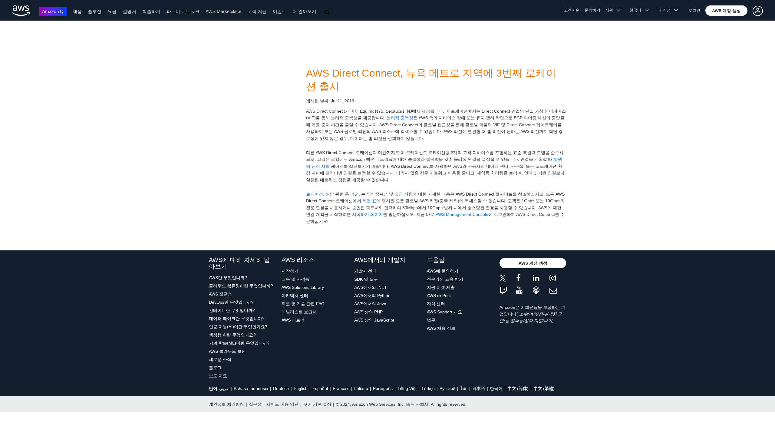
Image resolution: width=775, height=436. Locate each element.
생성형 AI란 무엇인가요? (232, 334)
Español (320, 388)
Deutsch (281, 388)
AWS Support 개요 (444, 311)
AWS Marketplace (223, 11)
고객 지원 (257, 11)
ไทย (463, 388)
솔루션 (94, 11)
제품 (77, 11)
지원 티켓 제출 (441, 287)
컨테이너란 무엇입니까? (232, 310)
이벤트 (279, 11)
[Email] (557, 291)
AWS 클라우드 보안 (227, 351)
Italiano (361, 388)
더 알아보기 (304, 11)
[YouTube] (524, 291)
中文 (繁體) (544, 388)
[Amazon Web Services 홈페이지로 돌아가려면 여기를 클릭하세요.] (21, 10)
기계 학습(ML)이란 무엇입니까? (239, 343)
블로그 (215, 367)
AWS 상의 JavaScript (374, 320)
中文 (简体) (518, 388)
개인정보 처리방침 (226, 404)
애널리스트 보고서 (299, 311)
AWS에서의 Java (370, 303)
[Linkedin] (541, 279)
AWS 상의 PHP (368, 311)
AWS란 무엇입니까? (228, 277)
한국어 (496, 388)
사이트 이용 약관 (282, 404)
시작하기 (290, 271)
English (301, 388)
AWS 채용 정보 (441, 328)
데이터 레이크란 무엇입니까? (237, 318)
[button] (726, 10)
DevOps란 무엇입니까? (231, 302)
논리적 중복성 (400, 117)
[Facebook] (524, 279)
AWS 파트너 (293, 320)
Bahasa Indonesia (251, 388)
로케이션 (314, 194)
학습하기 (151, 11)
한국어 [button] (637, 10)
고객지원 (572, 10)
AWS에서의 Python (372, 295)
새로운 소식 (220, 359)
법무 (431, 320)
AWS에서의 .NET (370, 287)
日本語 (478, 388)
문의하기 (592, 10)
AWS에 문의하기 (442, 271)
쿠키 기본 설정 (317, 404)
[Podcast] (541, 291)
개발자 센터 (365, 271)
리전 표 (369, 200)
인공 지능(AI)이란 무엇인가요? (238, 326)
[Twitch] (508, 291)
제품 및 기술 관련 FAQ (303, 303)
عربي (224, 388)
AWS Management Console (462, 214)
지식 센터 (436, 303)
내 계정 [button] (666, 10)
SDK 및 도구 (366, 279)
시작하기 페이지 (367, 214)
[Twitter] (508, 279)
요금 (112, 11)
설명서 (129, 11)
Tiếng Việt (407, 388)
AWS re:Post (439, 295)
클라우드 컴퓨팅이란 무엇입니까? (241, 285)
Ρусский (447, 388)
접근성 (255, 404)
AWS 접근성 (220, 294)
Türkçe (428, 388)
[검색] (327, 12)
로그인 (694, 10)
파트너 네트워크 (183, 11)
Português (383, 388)
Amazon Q (53, 11)
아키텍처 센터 (295, 295)
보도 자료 (218, 375)
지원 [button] (611, 10)
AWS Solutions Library (303, 287)
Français (341, 388)
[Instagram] (557, 279)
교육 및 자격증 (295, 279)
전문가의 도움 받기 (445, 279)
